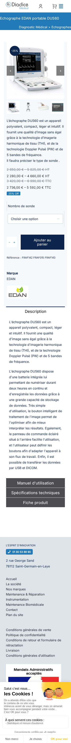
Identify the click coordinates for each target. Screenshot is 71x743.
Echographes (61, 27)
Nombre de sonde (21, 206)
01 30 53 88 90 (21, 551)
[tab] (35, 311)
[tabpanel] (35, 397)
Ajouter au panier (42, 242)
